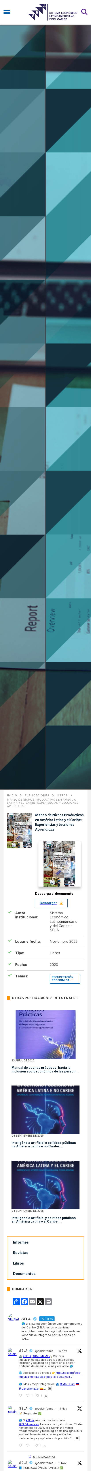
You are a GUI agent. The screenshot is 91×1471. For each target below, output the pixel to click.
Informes (21, 1242)
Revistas (20, 1252)
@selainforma (44, 1351)
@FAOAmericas (29, 1424)
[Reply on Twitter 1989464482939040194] (21, 1445)
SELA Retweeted (44, 1457)
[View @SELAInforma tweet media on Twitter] (49, 1388)
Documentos (24, 1273)
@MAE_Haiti (67, 1384)
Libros (62, 795)
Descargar (48, 903)
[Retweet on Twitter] (29, 1456)
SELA (23, 1351)
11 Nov (62, 1463)
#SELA (27, 1356)
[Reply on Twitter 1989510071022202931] (21, 1395)
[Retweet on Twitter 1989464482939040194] (29, 1445)
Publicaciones (37, 795)
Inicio (12, 795)
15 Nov (62, 1351)
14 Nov (62, 1408)
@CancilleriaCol (29, 1388)
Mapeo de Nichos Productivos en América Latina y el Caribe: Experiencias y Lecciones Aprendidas (42, 803)
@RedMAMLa (41, 1356)
